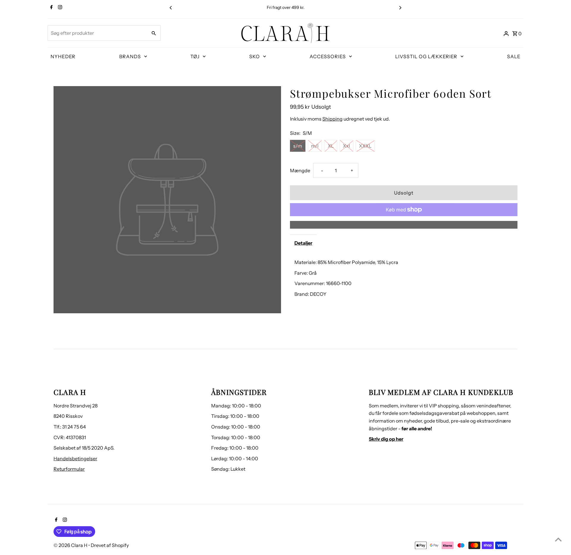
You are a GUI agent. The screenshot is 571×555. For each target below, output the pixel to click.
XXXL (365, 146)
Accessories (328, 56)
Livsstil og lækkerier (426, 56)
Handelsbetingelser (75, 458)
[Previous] (171, 7)
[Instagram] (59, 8)
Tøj (195, 56)
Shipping (332, 119)
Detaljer (303, 243)
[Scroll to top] (558, 539)
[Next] (400, 7)
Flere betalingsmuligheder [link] (403, 224)
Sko (254, 56)
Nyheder (63, 56)
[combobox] (97, 33)
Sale (513, 56)
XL (331, 146)
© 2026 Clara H (71, 545)
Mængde (300, 170)
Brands (130, 56)
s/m (297, 146)
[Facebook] (51, 8)
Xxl (346, 146)
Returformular (69, 469)
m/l (315, 146)
